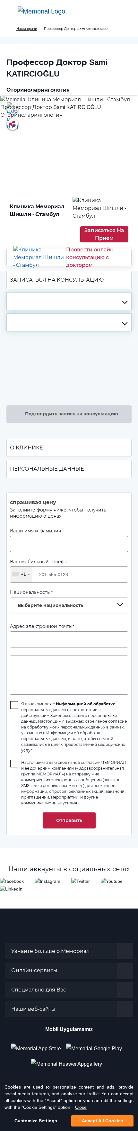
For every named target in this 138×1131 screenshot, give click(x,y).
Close (81, 1107)
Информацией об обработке (86, 703)
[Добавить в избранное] (12, 108)
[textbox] (69, 301)
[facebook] (12, 881)
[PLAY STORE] (94, 1046)
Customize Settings (35, 1121)
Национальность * (46, 598)
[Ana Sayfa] (41, 11)
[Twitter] (80, 881)
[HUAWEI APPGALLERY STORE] (69, 1061)
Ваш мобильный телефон (40, 568)
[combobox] (69, 301)
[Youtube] (112, 881)
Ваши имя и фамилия (35, 531)
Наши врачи (26, 29)
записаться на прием (104, 234)
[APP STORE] (38, 1046)
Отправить (69, 820)
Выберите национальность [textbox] (50, 605)
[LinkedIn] (11, 888)
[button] (126, 11)
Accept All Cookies (102, 1121)
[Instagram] (47, 881)
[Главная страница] (7, 28)
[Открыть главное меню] (9, 11)
